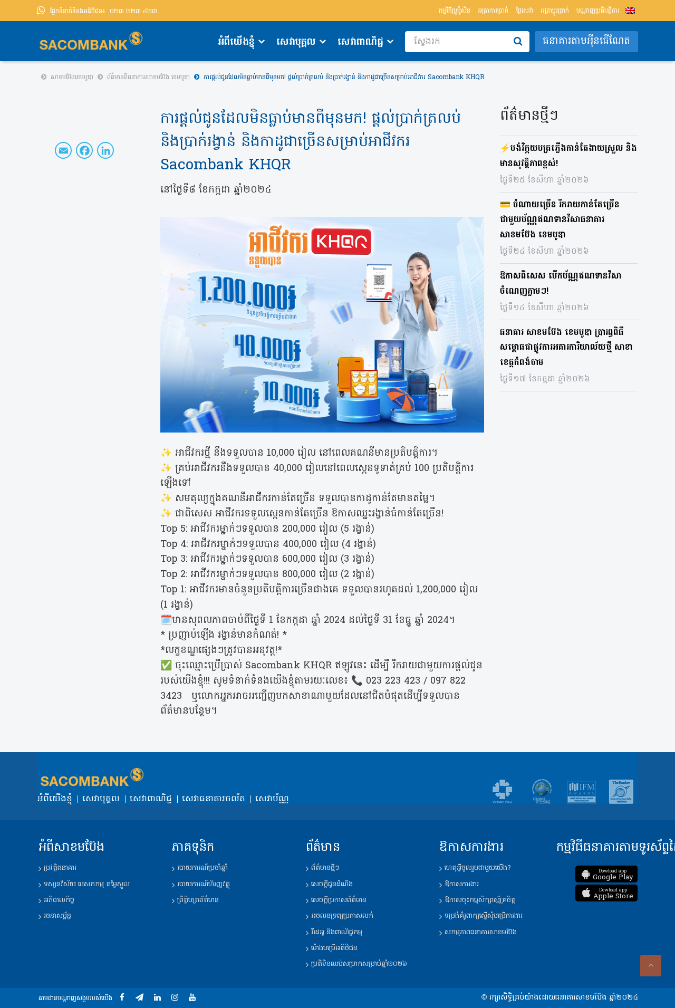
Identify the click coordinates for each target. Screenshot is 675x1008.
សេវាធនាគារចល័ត (213, 799)
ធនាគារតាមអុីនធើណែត (586, 41)
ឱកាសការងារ (462, 884)
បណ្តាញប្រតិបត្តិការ (598, 11)
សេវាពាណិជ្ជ (360, 42)
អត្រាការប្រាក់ (493, 11)
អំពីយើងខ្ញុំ (236, 42)
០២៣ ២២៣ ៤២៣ (103, 11)
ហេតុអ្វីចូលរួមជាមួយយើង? (478, 868)
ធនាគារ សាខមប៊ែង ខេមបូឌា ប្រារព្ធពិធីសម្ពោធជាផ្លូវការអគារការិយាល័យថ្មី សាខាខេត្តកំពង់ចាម (566, 348)
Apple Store (613, 894)
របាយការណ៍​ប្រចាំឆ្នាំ (202, 868)
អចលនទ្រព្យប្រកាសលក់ (342, 916)
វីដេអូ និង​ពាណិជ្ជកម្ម (336, 932)
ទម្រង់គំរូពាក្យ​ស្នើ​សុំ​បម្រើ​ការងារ (484, 916)
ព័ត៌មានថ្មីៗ (325, 868)
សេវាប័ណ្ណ (272, 799)
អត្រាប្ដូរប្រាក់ (555, 11)
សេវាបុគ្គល (296, 42)
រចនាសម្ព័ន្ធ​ (57, 916)
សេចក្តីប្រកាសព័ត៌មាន (339, 900)
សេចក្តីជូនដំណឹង (332, 884)
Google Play (613, 875)
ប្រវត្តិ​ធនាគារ (60, 868)
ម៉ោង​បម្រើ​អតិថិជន (334, 948)
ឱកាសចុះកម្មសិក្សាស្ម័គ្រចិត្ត (480, 900)
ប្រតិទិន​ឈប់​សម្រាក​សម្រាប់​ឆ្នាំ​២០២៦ (359, 964)
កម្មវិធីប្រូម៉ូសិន (454, 11)
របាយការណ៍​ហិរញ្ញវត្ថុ (203, 884)
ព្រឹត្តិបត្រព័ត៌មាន (198, 900)
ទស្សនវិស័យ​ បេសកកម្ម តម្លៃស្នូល (87, 884)
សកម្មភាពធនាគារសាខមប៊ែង (481, 932)
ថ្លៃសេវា (524, 11)
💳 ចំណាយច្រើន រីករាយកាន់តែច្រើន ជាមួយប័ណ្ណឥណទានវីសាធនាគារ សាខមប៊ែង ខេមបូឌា (560, 220)
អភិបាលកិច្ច (59, 900)
